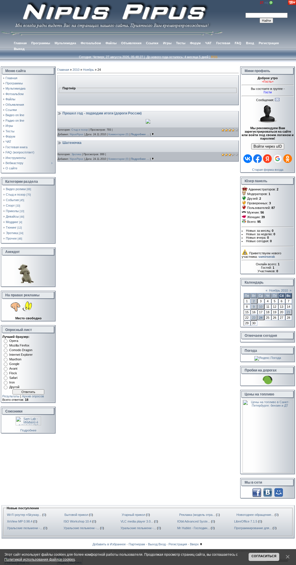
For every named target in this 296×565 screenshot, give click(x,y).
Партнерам (137, 544)
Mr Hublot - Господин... (193, 528)
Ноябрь (88, 69)
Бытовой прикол (76, 514)
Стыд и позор (15, 194)
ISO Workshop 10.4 (77, 521)
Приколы (12, 211)
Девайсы (12, 216)
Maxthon (15, 359)
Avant (13, 368)
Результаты (10, 396)
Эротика (12, 233)
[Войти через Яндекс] (267, 158)
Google (14, 364)
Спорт (10, 205)
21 (288, 312)
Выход (153, 544)
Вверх (194, 544)
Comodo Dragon (20, 350)
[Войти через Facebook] (257, 158)
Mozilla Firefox (19, 345)
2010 (76, 69)
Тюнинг (11, 227)
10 (260, 306)
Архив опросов (33, 396)
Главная (63, 69)
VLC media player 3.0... (137, 521)
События (12, 200)
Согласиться (263, 556)
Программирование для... (253, 528)
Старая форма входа (267, 169)
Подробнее (28, 430)
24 (260, 317)
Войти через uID (268, 146)
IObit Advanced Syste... (193, 521)
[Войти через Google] (277, 158)
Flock (13, 373)
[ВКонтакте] (267, 492)
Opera (13, 340)
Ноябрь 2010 (278, 290)
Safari (13, 377)
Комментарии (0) (118, 134)
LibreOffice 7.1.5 (245, 521)
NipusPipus (76, 134)
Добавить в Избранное (109, 544)
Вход (162, 544)
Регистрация (178, 544)
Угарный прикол (133, 514)
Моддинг (12, 222)
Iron (12, 382)
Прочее (11, 238)
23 (254, 317)
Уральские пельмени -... (24, 528)
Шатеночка (72, 143)
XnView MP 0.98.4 (19, 521)
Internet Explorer (21, 354)
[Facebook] (256, 492)
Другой (14, 387)
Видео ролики (16, 189)
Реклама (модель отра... (197, 514)
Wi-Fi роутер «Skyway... (24, 514)
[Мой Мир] (278, 492)
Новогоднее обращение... (255, 514)
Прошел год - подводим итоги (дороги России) (102, 113)
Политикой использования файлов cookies (39, 559)
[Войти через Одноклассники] (287, 158)
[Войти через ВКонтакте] (247, 158)
